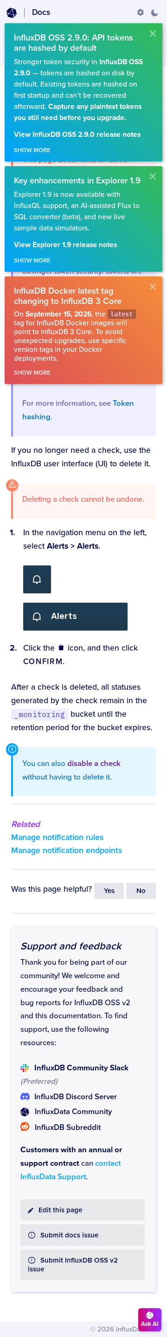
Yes (109, 891)
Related (25, 824)
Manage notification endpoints (66, 850)
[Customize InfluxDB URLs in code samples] (141, 13)
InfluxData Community (73, 1111)
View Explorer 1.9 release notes (65, 245)
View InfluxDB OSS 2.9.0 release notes (77, 134)
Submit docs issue (69, 1235)
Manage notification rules (57, 837)
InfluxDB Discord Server (75, 1097)
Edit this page (60, 1210)
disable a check (94, 763)
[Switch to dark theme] (154, 13)
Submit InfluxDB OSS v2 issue (73, 1265)
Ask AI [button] (150, 1324)
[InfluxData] (11, 13)
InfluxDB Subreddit (68, 1127)
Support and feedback (70, 946)
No (141, 891)
